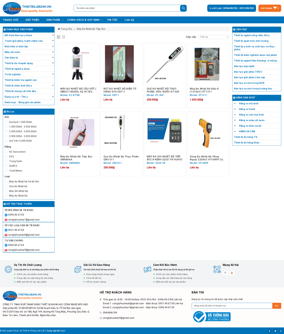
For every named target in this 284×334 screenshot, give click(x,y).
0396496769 (230, 8)
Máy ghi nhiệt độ (18, 191)
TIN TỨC (112, 19)
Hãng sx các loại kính (251, 114)
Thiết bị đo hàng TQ (245, 137)
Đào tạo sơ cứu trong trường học (253, 88)
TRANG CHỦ (10, 19)
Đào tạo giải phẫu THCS (248, 71)
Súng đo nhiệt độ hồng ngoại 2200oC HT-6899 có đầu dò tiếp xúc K (206, 158)
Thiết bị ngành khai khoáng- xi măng (255, 60)
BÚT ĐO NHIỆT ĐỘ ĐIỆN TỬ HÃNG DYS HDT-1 (120, 90)
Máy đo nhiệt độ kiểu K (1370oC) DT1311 (204, 90)
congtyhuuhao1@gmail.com (24, 219)
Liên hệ (129, 19)
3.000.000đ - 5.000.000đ (22, 136)
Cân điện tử (11, 57)
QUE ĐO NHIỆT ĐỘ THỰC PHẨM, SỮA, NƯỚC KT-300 (163, 90)
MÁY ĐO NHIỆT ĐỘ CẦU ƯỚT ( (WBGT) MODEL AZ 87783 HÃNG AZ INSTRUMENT (78, 90)
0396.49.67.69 (16, 214)
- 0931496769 (246, 8)
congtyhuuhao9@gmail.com (24, 250)
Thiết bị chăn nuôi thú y (18, 85)
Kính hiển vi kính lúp (16, 46)
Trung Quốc (15, 161)
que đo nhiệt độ (18, 186)
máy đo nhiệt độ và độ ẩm (24, 181)
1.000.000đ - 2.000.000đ (22, 126)
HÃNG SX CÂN (247, 131)
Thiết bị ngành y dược (17, 69)
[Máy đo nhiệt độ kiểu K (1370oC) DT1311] (208, 64)
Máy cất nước (12, 52)
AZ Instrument (17, 151)
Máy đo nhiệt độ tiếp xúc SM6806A (76, 158)
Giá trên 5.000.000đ (20, 140)
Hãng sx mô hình (248, 103)
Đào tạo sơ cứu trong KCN (249, 83)
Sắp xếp (191, 36)
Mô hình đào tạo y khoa (18, 35)
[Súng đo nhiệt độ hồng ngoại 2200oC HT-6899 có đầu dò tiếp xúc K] (208, 132)
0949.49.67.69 (16, 245)
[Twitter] (275, 331)
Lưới (58, 37)
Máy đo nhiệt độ (18, 195)
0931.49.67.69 (16, 230)
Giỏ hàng (270, 8)
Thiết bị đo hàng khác (247, 142)
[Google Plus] (281, 331)
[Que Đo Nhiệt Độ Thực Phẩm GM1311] (122, 132)
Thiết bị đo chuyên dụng (19, 63)
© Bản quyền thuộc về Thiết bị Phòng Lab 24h (22, 331)
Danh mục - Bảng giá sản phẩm (23, 102)
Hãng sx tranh (247, 109)
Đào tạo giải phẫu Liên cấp (249, 77)
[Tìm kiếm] (183, 8)
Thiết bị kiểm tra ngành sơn (21, 80)
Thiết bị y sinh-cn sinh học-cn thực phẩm (254, 48)
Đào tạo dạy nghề (244, 66)
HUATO (13, 166)
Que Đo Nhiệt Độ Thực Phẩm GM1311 (121, 158)
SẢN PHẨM (53, 19)
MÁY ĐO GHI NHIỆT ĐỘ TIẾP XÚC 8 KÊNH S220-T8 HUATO (164, 158)
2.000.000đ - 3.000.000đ (22, 131)
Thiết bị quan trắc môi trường (251, 41)
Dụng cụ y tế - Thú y (16, 96)
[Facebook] (270, 331)
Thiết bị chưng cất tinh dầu (20, 91)
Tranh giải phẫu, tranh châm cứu (24, 41)
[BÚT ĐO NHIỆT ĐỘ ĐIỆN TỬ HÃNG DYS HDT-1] (122, 64)
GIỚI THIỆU (32, 19)
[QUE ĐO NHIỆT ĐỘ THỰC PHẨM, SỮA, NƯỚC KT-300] (165, 64)
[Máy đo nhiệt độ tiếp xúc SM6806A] (78, 132)
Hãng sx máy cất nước (252, 120)
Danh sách (63, 37)
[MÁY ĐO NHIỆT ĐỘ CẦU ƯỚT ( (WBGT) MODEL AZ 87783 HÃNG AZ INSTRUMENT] (78, 64)
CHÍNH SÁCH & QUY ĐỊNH (83, 19)
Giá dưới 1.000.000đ (20, 122)
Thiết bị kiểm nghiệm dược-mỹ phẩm (255, 55)
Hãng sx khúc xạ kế (250, 126)
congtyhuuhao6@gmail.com (24, 234)
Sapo (62, 331)
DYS (11, 156)
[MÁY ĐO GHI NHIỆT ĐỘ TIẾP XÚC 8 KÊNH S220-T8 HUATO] (165, 132)
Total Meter (15, 170)
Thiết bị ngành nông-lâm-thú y (252, 35)
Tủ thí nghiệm (13, 74)
